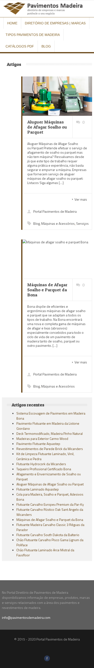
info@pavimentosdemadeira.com (26, 617)
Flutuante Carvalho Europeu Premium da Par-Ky (50, 504)
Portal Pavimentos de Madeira (55, 211)
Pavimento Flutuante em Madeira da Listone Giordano (47, 426)
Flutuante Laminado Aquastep (37, 489)
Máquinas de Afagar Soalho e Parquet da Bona (49, 519)
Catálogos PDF (20, 46)
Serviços (82, 223)
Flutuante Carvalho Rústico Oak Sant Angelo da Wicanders (49, 512)
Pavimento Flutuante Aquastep (38, 443)
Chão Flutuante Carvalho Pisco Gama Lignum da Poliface (49, 542)
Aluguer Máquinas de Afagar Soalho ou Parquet (50, 484)
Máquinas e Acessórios (58, 223)
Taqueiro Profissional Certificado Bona (43, 468)
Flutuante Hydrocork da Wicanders (41, 463)
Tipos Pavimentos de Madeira (33, 35)
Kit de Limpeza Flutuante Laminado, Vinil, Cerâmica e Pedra (45, 456)
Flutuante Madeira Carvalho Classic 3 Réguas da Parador (50, 527)
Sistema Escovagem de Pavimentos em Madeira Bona (50, 416)
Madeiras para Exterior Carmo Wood (42, 438)
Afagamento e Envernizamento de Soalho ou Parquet (48, 476)
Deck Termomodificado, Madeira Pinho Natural (49, 433)
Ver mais (80, 199)
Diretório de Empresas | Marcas (55, 23)
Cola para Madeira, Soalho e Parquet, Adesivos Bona (49, 497)
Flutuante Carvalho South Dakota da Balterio (47, 534)
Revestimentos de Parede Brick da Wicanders (49, 448)
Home (12, 23)
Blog (46, 46)
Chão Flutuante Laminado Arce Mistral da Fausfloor (45, 552)
